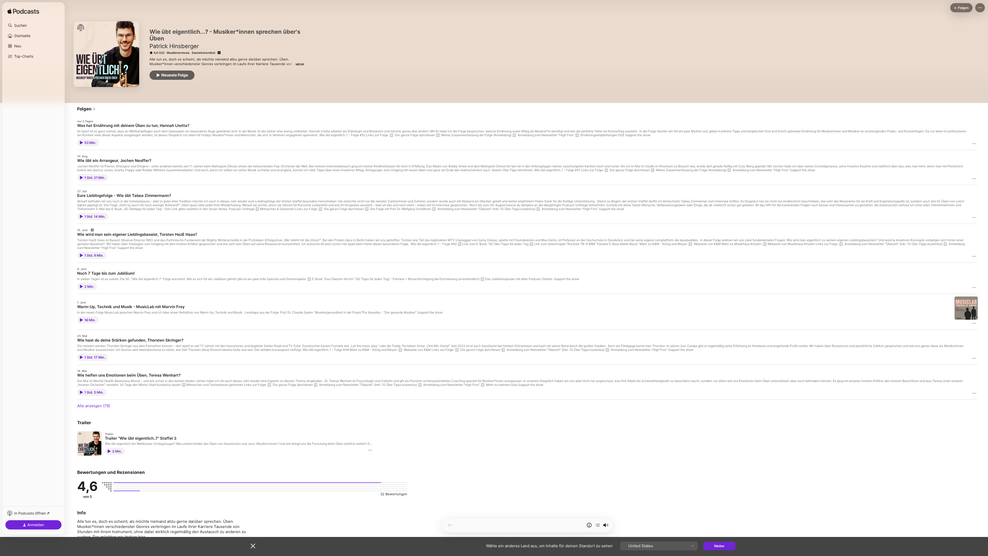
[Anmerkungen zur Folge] (589, 525)
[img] (23, 11)
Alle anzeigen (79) (93, 405)
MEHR (300, 64)
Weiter (719, 546)
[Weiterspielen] (598, 525)
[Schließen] (253, 546)
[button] (33, 25)
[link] (86, 109)
